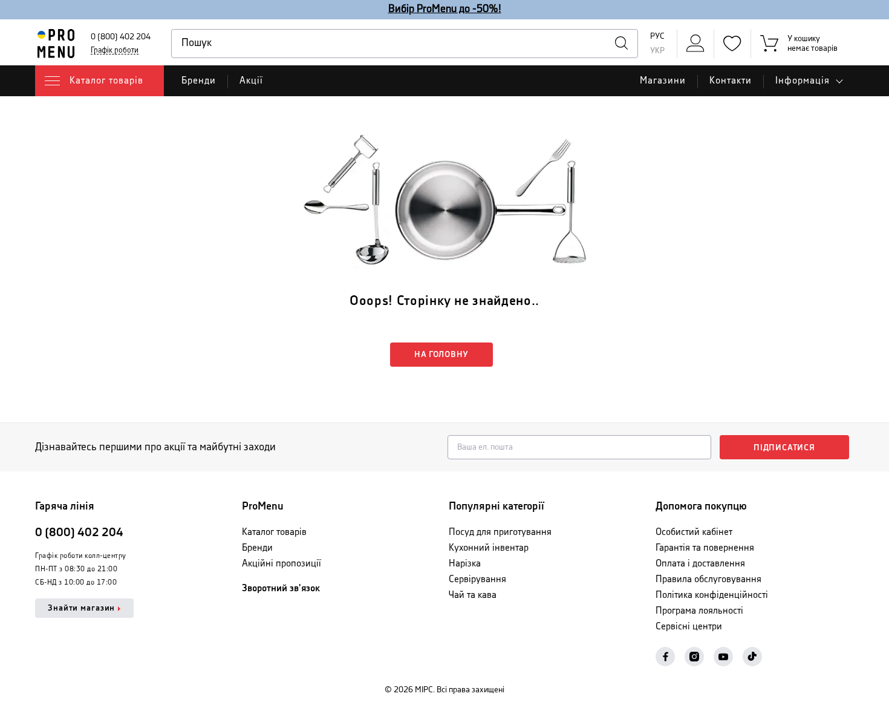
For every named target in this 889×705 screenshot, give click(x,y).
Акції (251, 80)
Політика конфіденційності (712, 595)
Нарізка (465, 563)
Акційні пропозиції (281, 563)
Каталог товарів (274, 532)
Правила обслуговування (708, 579)
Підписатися (784, 448)
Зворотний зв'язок (281, 588)
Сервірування (477, 579)
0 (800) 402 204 (121, 37)
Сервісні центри (689, 626)
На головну (441, 354)
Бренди (198, 80)
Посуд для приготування (500, 532)
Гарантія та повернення (705, 548)
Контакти (730, 80)
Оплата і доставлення (700, 563)
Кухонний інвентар (489, 548)
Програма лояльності (699, 610)
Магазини (663, 80)
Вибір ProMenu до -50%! (444, 9)
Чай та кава (473, 595)
